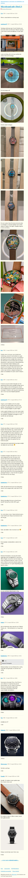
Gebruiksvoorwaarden (6, 871)
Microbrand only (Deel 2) (11, 6)
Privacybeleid (16, 871)
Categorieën (7, 868)
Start (2, 868)
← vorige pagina (5, 860)
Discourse (14, 874)
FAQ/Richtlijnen (15, 868)
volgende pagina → (14, 860)
